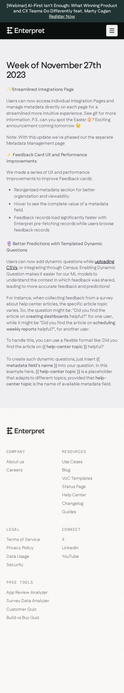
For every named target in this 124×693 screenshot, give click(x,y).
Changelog (72, 504)
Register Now (62, 16)
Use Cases (72, 462)
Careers (14, 470)
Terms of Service (23, 540)
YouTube (70, 556)
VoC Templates (77, 478)
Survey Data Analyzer (27, 601)
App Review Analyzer (27, 592)
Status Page (74, 487)
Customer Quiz (21, 609)
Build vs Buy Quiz (22, 618)
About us (15, 462)
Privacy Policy (19, 548)
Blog (66, 470)
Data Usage (17, 556)
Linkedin (70, 548)
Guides (69, 512)
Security (14, 565)
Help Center (74, 495)
